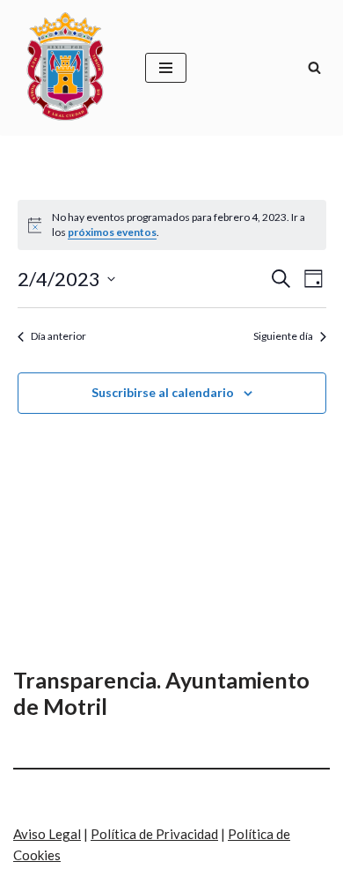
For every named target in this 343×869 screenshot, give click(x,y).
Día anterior (58, 335)
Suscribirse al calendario (162, 392)
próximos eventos (112, 232)
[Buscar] (314, 67)
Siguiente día (283, 335)
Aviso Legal (47, 834)
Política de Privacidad (154, 834)
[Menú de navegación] (165, 68)
